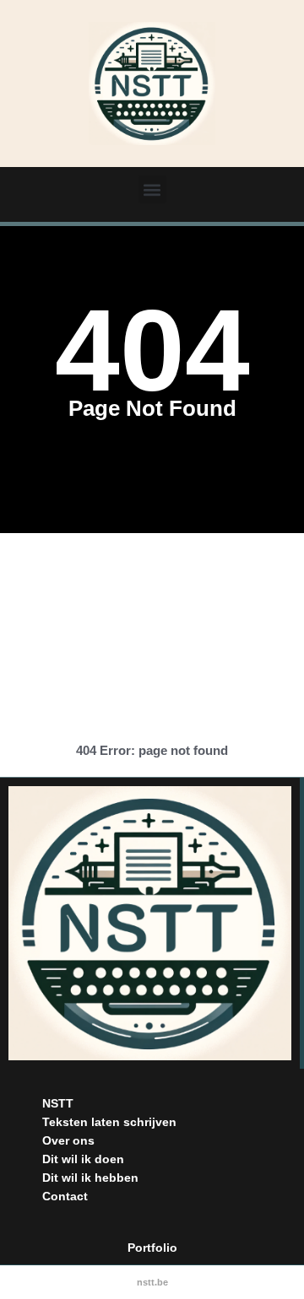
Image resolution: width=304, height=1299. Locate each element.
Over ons (68, 1140)
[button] (152, 189)
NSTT (57, 1103)
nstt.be (152, 1282)
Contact (65, 1196)
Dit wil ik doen (83, 1159)
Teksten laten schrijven (109, 1122)
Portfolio (152, 1247)
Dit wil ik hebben (90, 1177)
